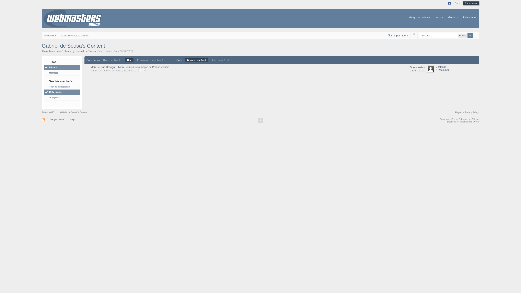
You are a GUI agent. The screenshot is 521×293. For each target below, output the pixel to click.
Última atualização (112, 60)
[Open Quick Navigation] (414, 35)
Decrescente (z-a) (196, 60)
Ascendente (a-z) (220, 60)
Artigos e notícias (419, 17)
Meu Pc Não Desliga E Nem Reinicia (112, 67)
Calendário (469, 17)
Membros (453, 17)
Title (129, 60)
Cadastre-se (471, 3)
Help (72, 119)
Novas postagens (398, 35)
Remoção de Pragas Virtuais (153, 67)
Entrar (458, 3)
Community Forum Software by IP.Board (459, 119)
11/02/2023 (442, 70)
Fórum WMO (48, 112)
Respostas (142, 60)
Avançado (475, 35)
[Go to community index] (73, 18)
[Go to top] (260, 120)
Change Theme (56, 119)
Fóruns (439, 17)
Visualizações (158, 60)
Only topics (55, 92)
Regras (459, 112)
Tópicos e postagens (59, 86)
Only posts (54, 97)
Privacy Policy (472, 112)
